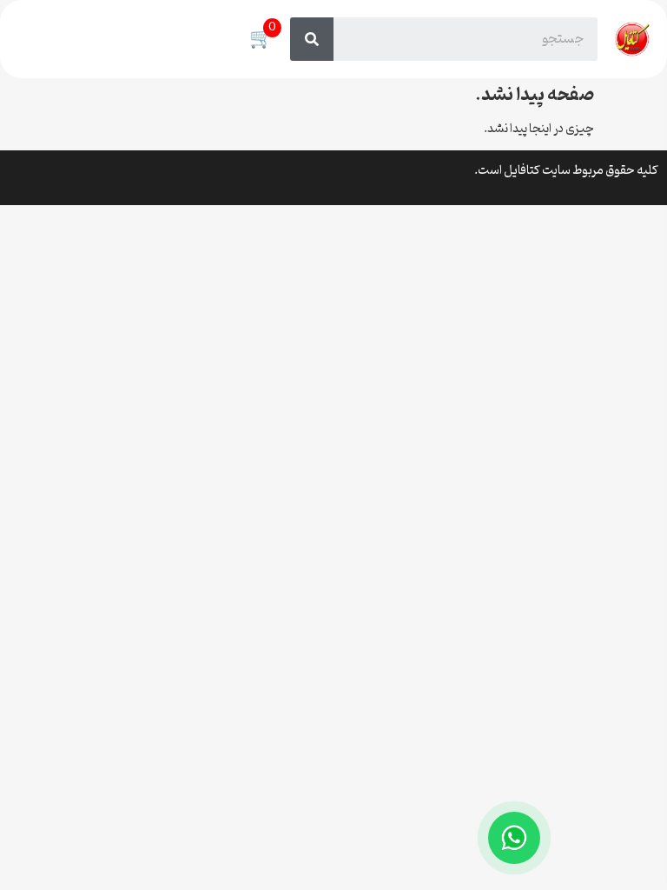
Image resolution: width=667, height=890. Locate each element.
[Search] (312, 39)
